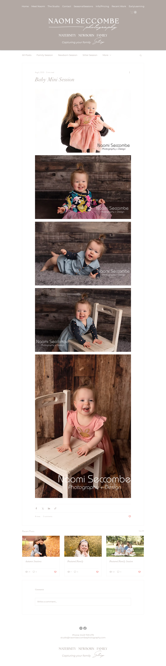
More (105, 55)
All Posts (26, 55)
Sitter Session (90, 55)
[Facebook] (85, 628)
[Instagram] (80, 628)
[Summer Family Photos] (125, 546)
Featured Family (75, 561)
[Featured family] (83, 546)
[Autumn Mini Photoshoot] (41, 546)
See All (141, 531)
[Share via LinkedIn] (49, 508)
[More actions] (129, 72)
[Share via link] (55, 508)
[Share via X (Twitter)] (42, 508)
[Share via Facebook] (36, 508)
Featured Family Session (121, 561)
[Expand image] (83, 121)
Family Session (45, 55)
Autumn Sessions (33, 561)
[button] (102, 6)
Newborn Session (67, 55)
